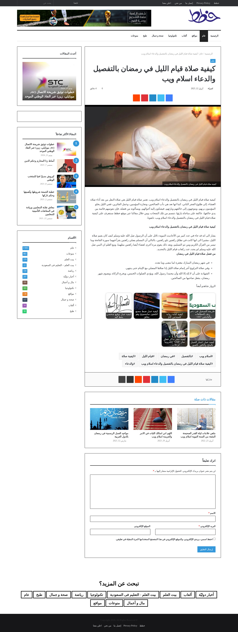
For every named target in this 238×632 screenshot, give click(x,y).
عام (204, 35)
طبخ (145, 35)
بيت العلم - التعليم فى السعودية (133, 595)
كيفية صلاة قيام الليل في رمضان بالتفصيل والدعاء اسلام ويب (176, 363)
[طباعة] (121, 379)
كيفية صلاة (128, 356)
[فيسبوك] (169, 97)
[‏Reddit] (136, 97)
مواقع (194, 35)
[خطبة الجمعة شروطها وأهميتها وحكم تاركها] (66, 196)
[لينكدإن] (152, 97)
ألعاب (184, 35)
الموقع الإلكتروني (142, 526)
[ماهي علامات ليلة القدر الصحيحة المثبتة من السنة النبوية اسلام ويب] (196, 419)
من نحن (178, 3)
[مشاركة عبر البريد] (130, 379)
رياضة (71, 270)
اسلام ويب (205, 356)
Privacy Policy (203, 3)
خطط (216, 3)
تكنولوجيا (172, 35)
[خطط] (204, 16)
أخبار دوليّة (68, 276)
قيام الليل (147, 356)
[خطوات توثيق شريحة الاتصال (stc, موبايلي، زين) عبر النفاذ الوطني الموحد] (66, 149)
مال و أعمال (68, 282)
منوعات (134, 35)
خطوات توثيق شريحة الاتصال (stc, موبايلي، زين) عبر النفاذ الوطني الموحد (39, 147)
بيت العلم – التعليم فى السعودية (58, 265)
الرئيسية (214, 35)
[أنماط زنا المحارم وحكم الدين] (66, 165)
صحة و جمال (157, 35)
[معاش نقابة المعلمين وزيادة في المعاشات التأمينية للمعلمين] (66, 212)
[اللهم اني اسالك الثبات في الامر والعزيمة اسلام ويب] (153, 419)
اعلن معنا (166, 3)
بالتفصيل (186, 356)
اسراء (210, 88)
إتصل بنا (189, 3)
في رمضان (167, 356)
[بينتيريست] (144, 97)
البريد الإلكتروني (207, 526)
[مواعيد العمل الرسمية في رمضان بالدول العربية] (109, 419)
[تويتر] (161, 97)
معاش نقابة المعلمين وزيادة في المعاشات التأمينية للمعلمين (40, 211)
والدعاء (129, 363)
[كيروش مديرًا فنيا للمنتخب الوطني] (66, 181)
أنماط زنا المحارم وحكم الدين (39, 161)
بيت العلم (69, 259)
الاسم (212, 513)
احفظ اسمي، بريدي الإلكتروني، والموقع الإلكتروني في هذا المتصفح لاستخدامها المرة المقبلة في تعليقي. (164, 539)
